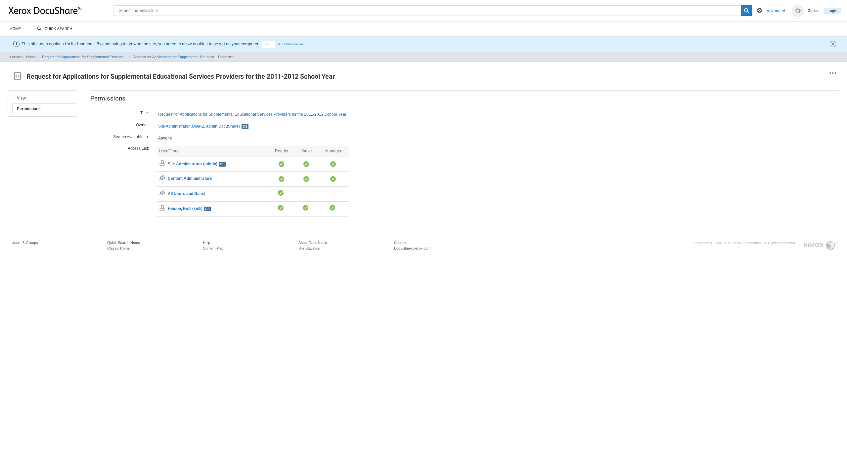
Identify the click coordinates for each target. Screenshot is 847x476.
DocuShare (61, 10)
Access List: (138, 148)
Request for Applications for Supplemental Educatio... (84, 57)
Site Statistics (309, 248)
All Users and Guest (186, 193)
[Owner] (163, 164)
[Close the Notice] (834, 45)
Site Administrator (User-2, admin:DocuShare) (202, 126)
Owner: (142, 125)
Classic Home (118, 248)
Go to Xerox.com (820, 246)
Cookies (400, 243)
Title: (144, 113)
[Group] (163, 179)
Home (15, 28)
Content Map (213, 248)
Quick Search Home (123, 243)
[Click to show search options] (759, 10)
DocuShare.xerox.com (412, 248)
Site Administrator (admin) (196, 164)
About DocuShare (312, 243)
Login (832, 11)
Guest (813, 10)
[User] (163, 208)
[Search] (746, 10)
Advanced (776, 10)
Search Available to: (131, 137)
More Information (290, 44)
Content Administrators (190, 179)
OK (268, 44)
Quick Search (58, 28)
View (21, 98)
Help (206, 243)
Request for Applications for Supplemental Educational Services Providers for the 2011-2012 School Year (252, 114)
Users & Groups (25, 243)
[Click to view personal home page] (798, 11)
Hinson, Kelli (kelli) (188, 208)
